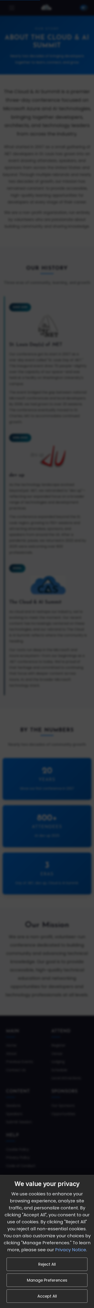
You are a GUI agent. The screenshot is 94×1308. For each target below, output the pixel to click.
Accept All (47, 1296)
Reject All (47, 1264)
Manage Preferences (47, 1280)
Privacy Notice (70, 1250)
